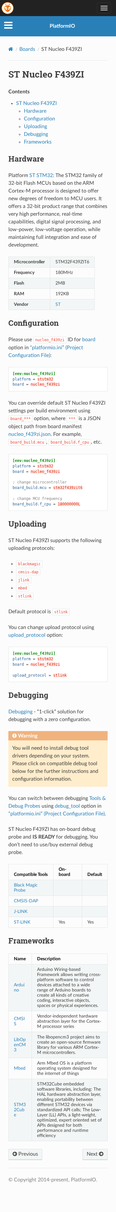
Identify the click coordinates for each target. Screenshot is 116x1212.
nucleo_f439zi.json (29, 434)
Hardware (35, 111)
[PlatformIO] (8, 8)
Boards (27, 49)
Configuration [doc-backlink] (33, 323)
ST (58, 304)
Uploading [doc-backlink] (27, 524)
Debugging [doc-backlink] (28, 695)
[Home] (10, 49)
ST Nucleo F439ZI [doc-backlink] (46, 74)
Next (93, 1154)
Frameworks (38, 142)
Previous (27, 1154)
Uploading (35, 126)
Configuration (39, 118)
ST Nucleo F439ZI (36, 103)
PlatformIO (62, 26)
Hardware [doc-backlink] (26, 159)
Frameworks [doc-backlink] (31, 940)
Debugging (36, 134)
